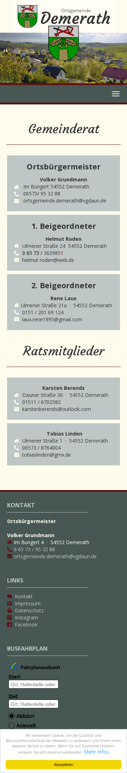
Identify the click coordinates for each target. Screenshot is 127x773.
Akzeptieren (63, 764)
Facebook (26, 624)
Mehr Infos (96, 751)
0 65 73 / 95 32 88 (34, 549)
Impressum (28, 603)
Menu (93, 94)
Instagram (26, 617)
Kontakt (24, 596)
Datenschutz (29, 610)
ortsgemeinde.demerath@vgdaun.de (55, 556)
